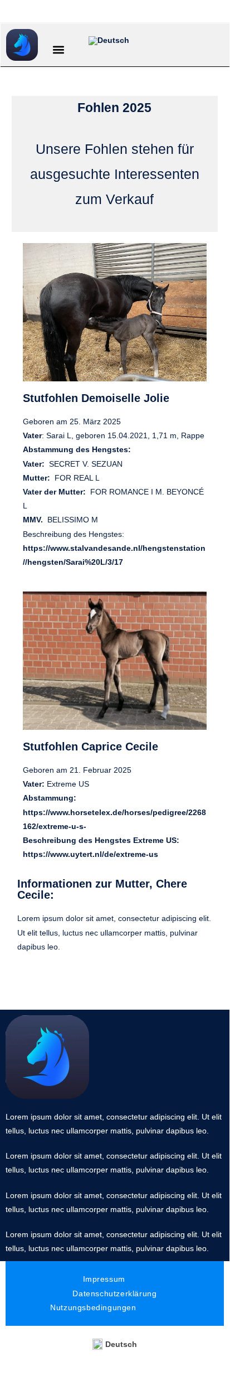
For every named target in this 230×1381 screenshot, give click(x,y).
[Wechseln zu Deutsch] (109, 41)
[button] (58, 49)
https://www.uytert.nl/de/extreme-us (90, 854)
